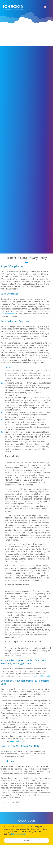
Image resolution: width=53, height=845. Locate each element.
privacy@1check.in (8, 313)
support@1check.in (42, 676)
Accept (26, 840)
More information (18, 834)
